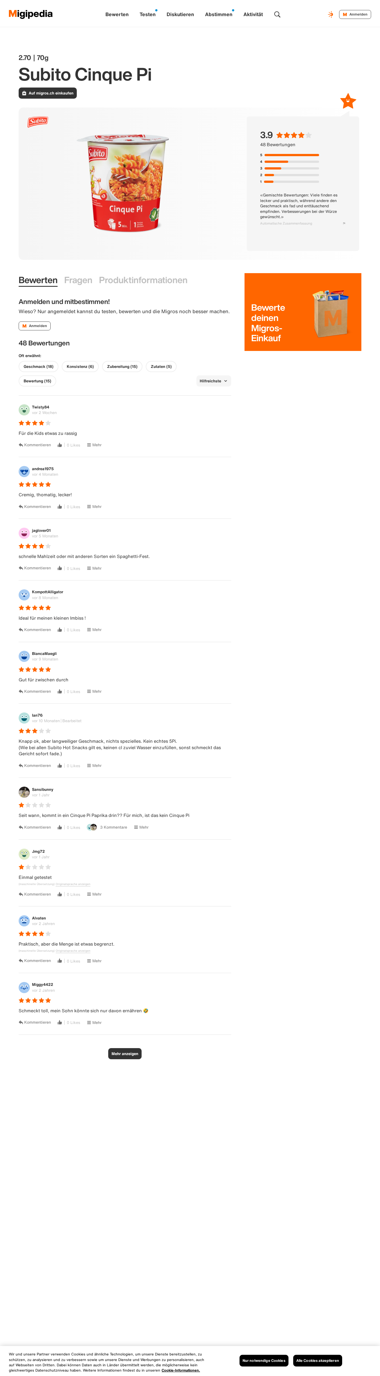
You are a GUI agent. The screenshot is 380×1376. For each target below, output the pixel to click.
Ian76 (37, 715)
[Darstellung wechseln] (331, 14)
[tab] (38, 280)
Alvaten (39, 918)
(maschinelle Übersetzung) (37, 884)
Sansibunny (42, 789)
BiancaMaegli (44, 653)
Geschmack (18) (38, 366)
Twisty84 (40, 407)
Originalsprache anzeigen (73, 884)
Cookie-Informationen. (181, 1370)
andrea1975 (43, 469)
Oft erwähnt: (30, 356)
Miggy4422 (42, 984)
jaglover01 (41, 530)
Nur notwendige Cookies (264, 1360)
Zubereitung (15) (122, 366)
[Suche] (277, 14)
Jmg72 (38, 851)
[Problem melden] (344, 223)
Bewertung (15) (37, 381)
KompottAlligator (47, 592)
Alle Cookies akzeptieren (317, 1360)
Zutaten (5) (161, 366)
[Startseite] (31, 14)
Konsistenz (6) (80, 366)
